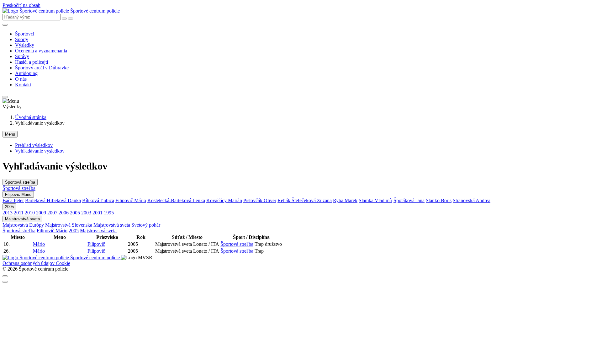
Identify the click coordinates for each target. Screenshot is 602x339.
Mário (39, 244)
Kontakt (23, 84)
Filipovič (96, 244)
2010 (30, 212)
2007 (52, 212)
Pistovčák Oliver (259, 200)
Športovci (24, 33)
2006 (64, 212)
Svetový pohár (145, 225)
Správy (22, 56)
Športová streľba (20, 182)
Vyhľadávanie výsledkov (40, 150)
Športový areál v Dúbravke (42, 67)
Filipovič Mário (18, 194)
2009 (41, 212)
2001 (97, 212)
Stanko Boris (439, 200)
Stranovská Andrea (471, 200)
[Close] (5, 276)
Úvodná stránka (30, 117)
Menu (10, 134)
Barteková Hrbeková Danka (53, 200)
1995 (109, 212)
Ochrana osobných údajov (29, 263)
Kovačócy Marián (224, 200)
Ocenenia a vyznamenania (41, 50)
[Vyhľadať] (70, 18)
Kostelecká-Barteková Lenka (176, 200)
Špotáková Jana (409, 200)
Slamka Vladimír (375, 200)
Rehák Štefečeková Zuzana (304, 200)
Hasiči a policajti (31, 62)
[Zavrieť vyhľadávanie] (64, 18)
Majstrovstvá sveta (22, 219)
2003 (86, 212)
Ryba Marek (345, 200)
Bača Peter (13, 200)
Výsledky (24, 45)
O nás (21, 79)
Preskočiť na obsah (21, 5)
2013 (8, 212)
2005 (9, 206)
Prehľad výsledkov (34, 145)
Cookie (63, 263)
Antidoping (26, 73)
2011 (19, 212)
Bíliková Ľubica (98, 200)
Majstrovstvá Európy (23, 225)
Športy (21, 39)
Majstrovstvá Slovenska (68, 225)
